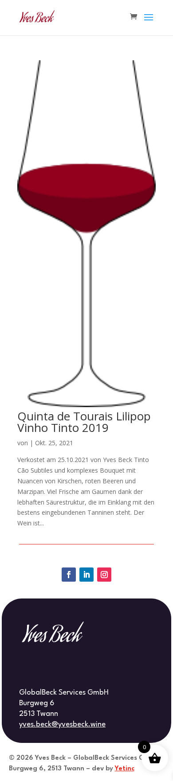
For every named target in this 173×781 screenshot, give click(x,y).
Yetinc (124, 768)
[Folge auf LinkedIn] (86, 574)
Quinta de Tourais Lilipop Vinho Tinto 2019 (84, 421)
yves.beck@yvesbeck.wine (62, 724)
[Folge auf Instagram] (104, 574)
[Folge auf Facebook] (69, 574)
